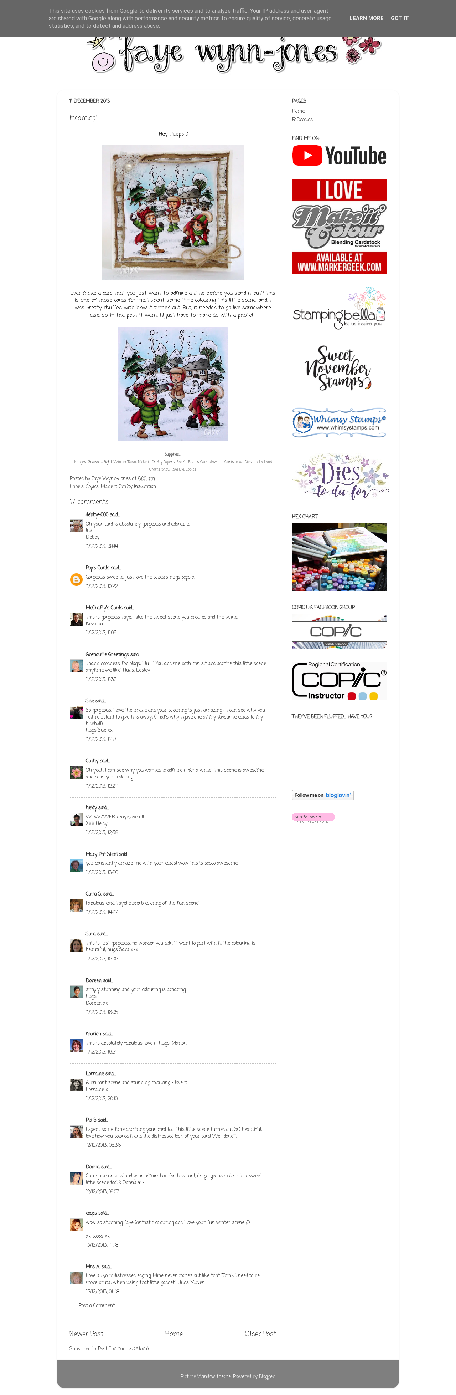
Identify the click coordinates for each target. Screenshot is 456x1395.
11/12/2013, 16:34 (102, 1052)
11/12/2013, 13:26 (102, 873)
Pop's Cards (97, 568)
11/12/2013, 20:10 (102, 1099)
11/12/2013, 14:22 (102, 913)
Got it (400, 18)
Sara (91, 934)
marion (93, 1034)
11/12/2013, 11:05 (101, 633)
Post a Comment (97, 1306)
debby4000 (97, 515)
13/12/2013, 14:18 (102, 1245)
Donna (93, 1167)
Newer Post (86, 1334)
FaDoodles (302, 120)
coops (91, 1213)
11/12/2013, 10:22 (102, 586)
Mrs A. (93, 1267)
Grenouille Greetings (107, 655)
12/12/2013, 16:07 (102, 1192)
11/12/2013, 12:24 (102, 786)
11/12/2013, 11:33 (101, 680)
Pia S (91, 1120)
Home (174, 1334)
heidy (91, 808)
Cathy (92, 761)
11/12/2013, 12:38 (102, 833)
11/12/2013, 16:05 (102, 1012)
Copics (92, 487)
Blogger (267, 1377)
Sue (90, 701)
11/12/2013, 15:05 (102, 959)
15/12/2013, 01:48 (102, 1292)
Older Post (260, 1334)
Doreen (94, 981)
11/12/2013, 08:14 (102, 547)
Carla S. (94, 894)
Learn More (366, 18)
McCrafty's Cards (104, 608)
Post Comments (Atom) (123, 1349)
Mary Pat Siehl (102, 854)
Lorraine (95, 1074)
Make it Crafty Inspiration (128, 487)
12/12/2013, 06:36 (103, 1145)
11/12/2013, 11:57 (101, 740)
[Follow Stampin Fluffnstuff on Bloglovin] (323, 799)
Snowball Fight (100, 462)
